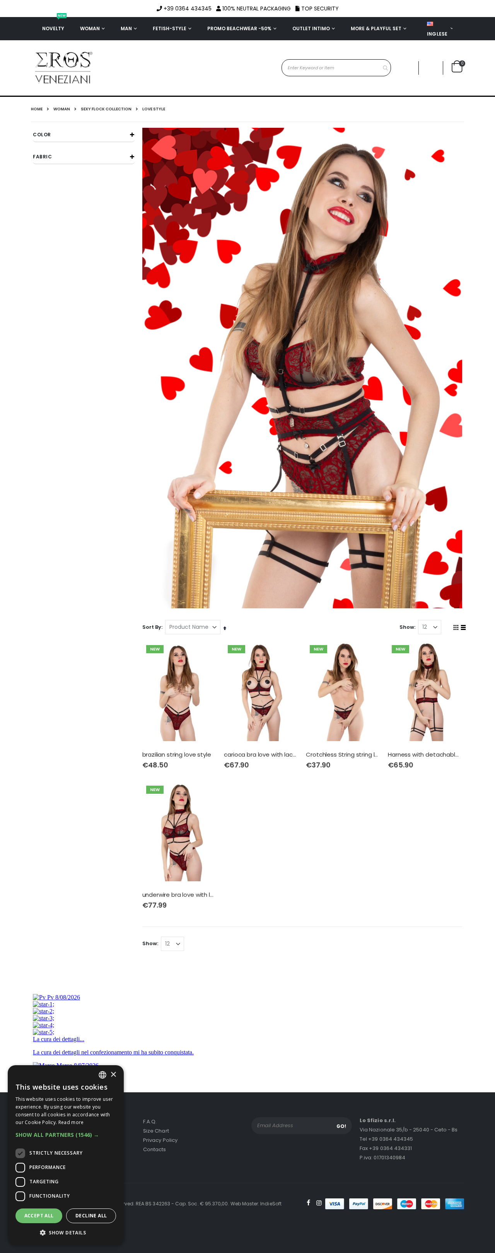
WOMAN (61, 109)
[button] (430, 68)
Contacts (154, 1149)
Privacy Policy (160, 1140)
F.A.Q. (150, 1121)
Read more (71, 1122)
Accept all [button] (39, 1215)
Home (37, 109)
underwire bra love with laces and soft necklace (179, 895)
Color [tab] (42, 134)
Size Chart (156, 1131)
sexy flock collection (106, 109)
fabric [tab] (42, 156)
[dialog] (66, 1155)
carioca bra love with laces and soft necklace (261, 755)
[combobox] (336, 67)
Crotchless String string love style (343, 755)
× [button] (113, 1075)
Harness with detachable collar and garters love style (425, 755)
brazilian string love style (176, 755)
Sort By (151, 627)
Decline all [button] (91, 1215)
